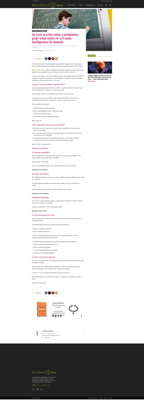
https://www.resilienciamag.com (48, 333)
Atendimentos (90, 5)
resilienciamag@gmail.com (42, 385)
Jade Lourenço (91, 81)
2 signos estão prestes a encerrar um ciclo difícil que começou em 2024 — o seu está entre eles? (99, 77)
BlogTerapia (71, 5)
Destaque (45, 30)
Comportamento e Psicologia (37, 30)
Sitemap (105, 398)
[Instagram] (35, 1)
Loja (106, 5)
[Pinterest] (52, 58)
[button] (110, 5)
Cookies (100, 398)
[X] (38, 1)
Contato (100, 5)
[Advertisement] (72, 358)
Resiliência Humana (38, 50)
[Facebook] (33, 1)
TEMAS (80, 5)
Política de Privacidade (92, 398)
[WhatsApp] (56, 58)
